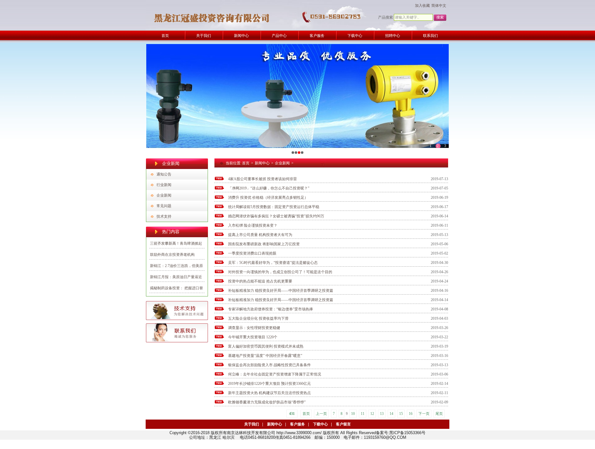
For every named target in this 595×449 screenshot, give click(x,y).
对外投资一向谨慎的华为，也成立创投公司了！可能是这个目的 (280, 272)
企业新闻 (163, 195)
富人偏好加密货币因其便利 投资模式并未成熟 (265, 346)
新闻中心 (262, 163)
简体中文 (438, 5)
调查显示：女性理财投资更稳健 (254, 328)
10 (353, 413)
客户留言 (343, 424)
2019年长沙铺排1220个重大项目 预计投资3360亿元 (269, 383)
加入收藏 (422, 5)
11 (362, 413)
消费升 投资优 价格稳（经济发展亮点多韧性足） (268, 197)
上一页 (321, 413)
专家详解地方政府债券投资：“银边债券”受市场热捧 (270, 309)
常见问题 (163, 206)
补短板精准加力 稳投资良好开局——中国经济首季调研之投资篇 (280, 290)
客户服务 (297, 424)
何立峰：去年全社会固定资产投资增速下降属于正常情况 (274, 374)
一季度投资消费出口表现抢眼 (252, 253)
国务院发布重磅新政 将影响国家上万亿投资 (264, 244)
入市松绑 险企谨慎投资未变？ (252, 225)
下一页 (424, 413)
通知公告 (163, 174)
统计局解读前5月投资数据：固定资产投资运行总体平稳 (273, 207)
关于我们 (251, 424)
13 (382, 413)
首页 (245, 163)
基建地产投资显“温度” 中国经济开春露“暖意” (265, 355)
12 (372, 413)
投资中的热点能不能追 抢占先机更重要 (260, 281)
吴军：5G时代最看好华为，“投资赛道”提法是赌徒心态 (273, 262)
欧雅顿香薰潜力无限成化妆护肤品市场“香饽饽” (267, 402)
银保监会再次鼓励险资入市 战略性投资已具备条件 (269, 365)
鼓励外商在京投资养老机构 (172, 254)
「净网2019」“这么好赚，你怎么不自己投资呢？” (268, 188)
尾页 (439, 413)
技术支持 (163, 216)
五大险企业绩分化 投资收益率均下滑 (258, 318)
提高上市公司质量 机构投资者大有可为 (260, 235)
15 (401, 413)
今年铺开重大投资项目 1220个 (252, 337)
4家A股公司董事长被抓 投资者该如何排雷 (262, 179)
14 (391, 413)
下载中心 (320, 424)
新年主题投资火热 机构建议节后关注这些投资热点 (269, 393)
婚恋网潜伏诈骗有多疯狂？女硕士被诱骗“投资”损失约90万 (276, 216)
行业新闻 (163, 185)
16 (410, 413)
